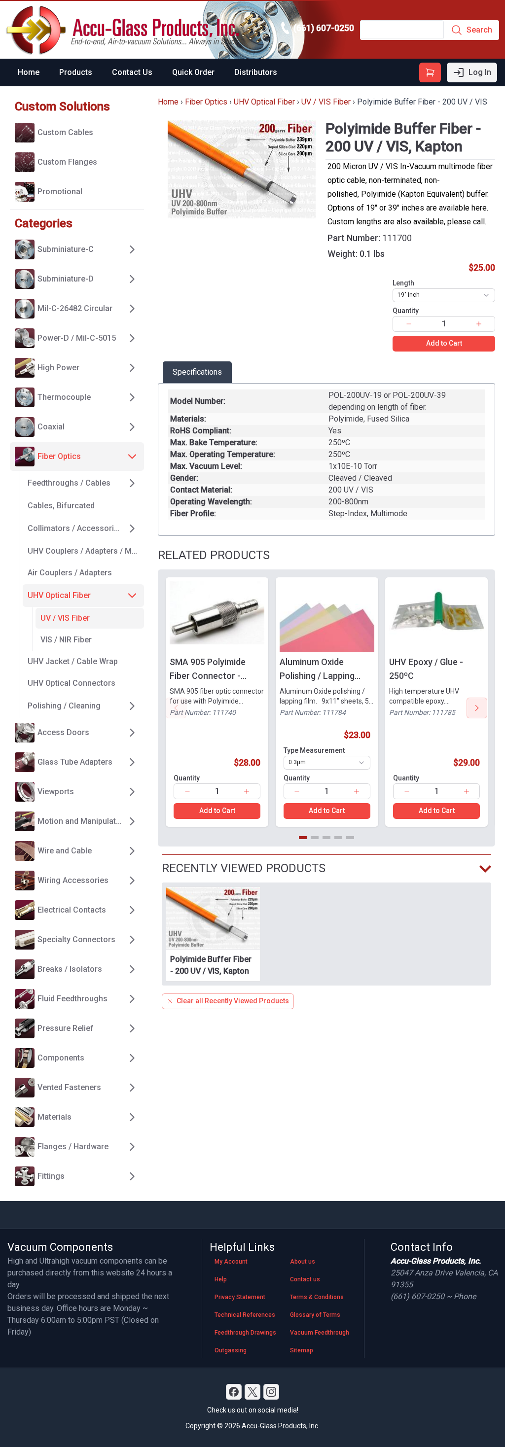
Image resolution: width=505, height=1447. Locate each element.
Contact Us (132, 72)
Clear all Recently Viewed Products (233, 1001)
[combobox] (444, 295)
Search (479, 30)
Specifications (197, 372)
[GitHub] (271, 1392)
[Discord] (234, 1392)
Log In (480, 72)
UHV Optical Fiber (264, 101)
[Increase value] (479, 324)
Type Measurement (314, 750)
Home (28, 72)
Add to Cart (444, 343)
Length (403, 283)
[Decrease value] (409, 324)
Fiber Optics (206, 101)
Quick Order (193, 72)
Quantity (406, 311)
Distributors (255, 72)
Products (75, 72)
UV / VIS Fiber (326, 101)
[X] (252, 1392)
